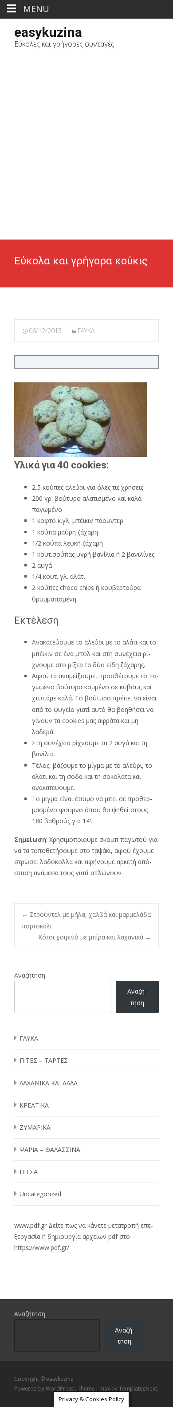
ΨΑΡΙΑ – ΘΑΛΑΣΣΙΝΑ (50, 1149)
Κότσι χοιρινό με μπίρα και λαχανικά (94, 937)
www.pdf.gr (30, 1225)
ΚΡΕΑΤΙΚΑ (34, 1105)
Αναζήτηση (29, 975)
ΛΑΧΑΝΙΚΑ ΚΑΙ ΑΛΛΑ (49, 1083)
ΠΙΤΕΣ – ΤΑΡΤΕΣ (44, 1060)
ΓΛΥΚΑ (86, 330)
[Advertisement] (86, 148)
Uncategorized (40, 1194)
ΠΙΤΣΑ (29, 1171)
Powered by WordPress (44, 1388)
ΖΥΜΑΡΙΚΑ (35, 1127)
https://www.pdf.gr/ (41, 1247)
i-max (103, 1388)
